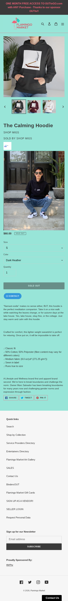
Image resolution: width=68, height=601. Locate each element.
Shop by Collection (16, 435)
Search (10, 426)
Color (5, 254)
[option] (19, 107)
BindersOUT (12, 484)
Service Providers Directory (20, 443)
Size (5, 242)
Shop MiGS (24, 138)
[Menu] (62, 23)
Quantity (7, 267)
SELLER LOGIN (14, 509)
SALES (10, 468)
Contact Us (12, 476)
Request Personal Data (18, 517)
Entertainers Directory (17, 451)
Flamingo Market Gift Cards (20, 492)
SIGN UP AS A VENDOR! (19, 501)
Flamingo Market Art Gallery (20, 459)
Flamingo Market (38, 591)
